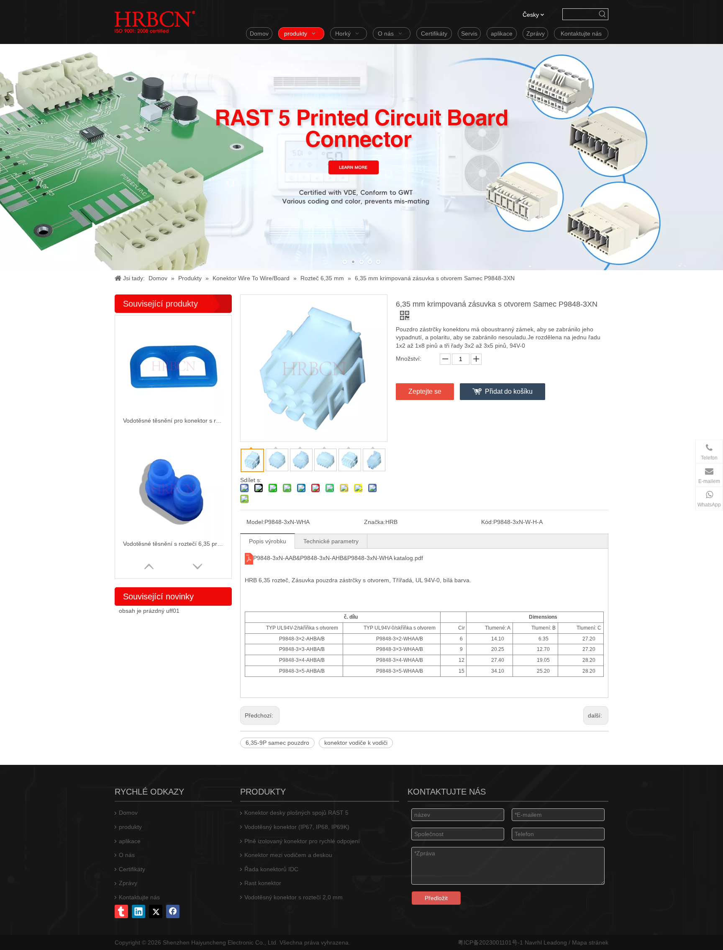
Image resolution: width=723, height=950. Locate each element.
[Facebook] (172, 911)
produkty (130, 827)
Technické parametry (331, 541)
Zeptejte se (424, 391)
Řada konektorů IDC (271, 869)
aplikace (130, 841)
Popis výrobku (267, 541)
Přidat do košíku (509, 391)
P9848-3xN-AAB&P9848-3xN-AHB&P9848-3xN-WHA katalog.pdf (338, 558)
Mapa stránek (590, 942)
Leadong (555, 942)
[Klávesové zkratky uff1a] (602, 14)
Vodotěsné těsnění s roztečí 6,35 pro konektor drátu (173, 543)
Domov (128, 812)
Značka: (374, 522)
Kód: (487, 522)
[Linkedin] (138, 911)
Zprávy (128, 883)
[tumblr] (121, 911)
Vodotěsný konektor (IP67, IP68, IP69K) (296, 827)
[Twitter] (155, 911)
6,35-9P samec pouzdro (277, 742)
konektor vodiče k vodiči (355, 742)
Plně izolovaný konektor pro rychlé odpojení (302, 841)
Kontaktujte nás (139, 897)
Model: (255, 522)
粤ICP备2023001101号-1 (490, 942)
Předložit (436, 898)
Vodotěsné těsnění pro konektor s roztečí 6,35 (173, 420)
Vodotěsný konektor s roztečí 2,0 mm (293, 897)
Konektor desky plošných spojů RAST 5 (296, 812)
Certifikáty (132, 869)
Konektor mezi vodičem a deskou (288, 855)
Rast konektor (262, 883)
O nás (127, 855)
